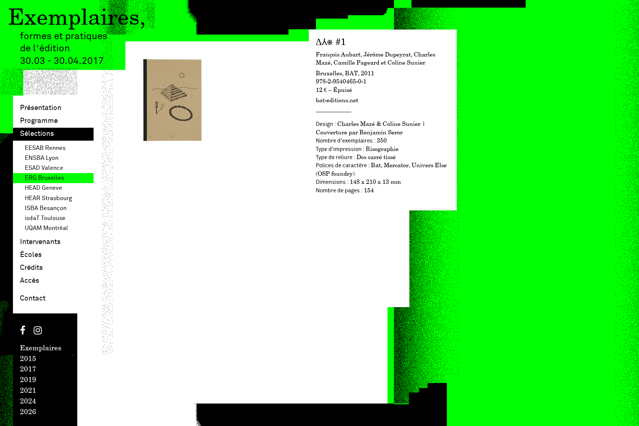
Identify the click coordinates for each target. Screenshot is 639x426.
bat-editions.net (337, 100)
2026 (28, 412)
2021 (28, 391)
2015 (28, 359)
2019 (28, 380)
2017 (28, 369)
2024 (28, 401)
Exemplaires (73, 18)
